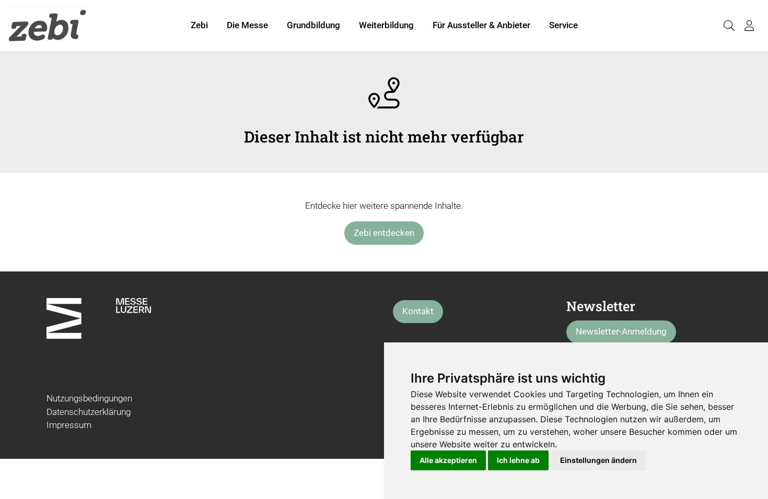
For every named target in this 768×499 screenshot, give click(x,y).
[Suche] (728, 26)
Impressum (68, 425)
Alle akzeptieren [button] (448, 460)
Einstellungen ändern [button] (598, 460)
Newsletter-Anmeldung (621, 331)
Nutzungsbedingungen (89, 398)
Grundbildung (313, 25)
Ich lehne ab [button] (518, 460)
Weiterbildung (386, 25)
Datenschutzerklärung (88, 412)
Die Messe (247, 25)
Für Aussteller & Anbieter (481, 25)
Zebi (199, 25)
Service (563, 25)
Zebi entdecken (384, 233)
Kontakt (418, 311)
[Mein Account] (749, 26)
